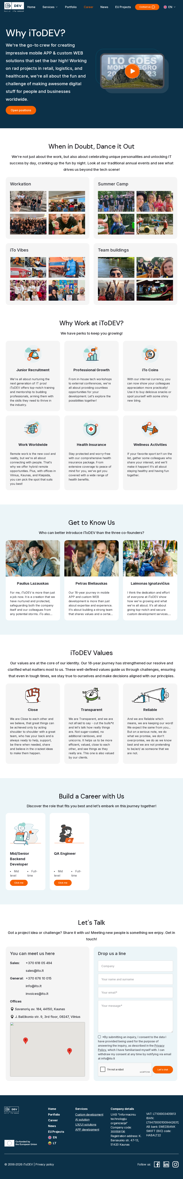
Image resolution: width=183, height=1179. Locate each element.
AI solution (82, 1119)
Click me (18, 882)
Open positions (21, 110)
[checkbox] (99, 1036)
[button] (25, 1041)
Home (31, 7)
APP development (87, 1129)
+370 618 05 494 (39, 963)
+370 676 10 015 (38, 978)
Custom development (89, 1114)
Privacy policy (44, 1164)
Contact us (145, 7)
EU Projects (123, 7)
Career (88, 7)
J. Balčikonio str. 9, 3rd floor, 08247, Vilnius (47, 1017)
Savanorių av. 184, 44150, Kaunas (40, 1009)
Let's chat (163, 1069)
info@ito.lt (34, 986)
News (104, 7)
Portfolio (71, 7)
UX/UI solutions (85, 1124)
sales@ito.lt (35, 970)
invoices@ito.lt (37, 994)
